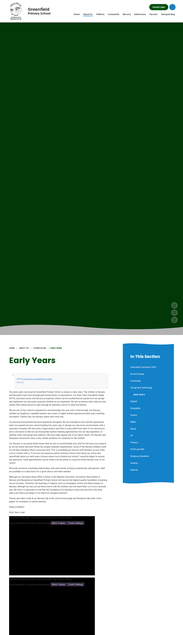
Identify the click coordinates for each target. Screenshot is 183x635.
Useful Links (158, 7)
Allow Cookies (59, 523)
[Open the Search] (172, 7)
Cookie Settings (75, 523)
